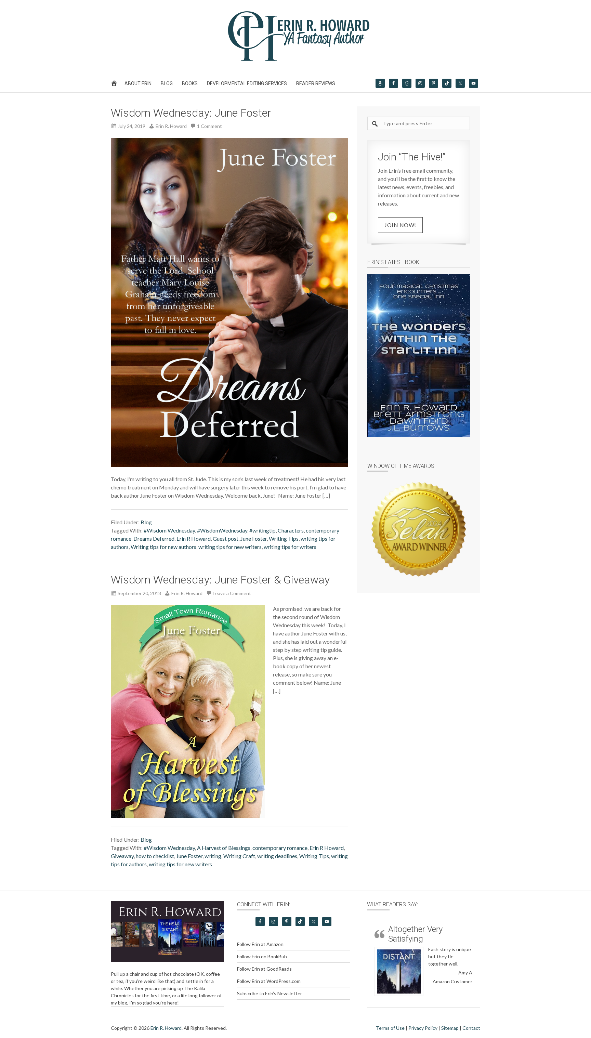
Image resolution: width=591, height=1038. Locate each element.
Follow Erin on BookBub (262, 956)
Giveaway (122, 856)
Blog (146, 522)
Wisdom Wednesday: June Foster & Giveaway (220, 579)
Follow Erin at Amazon (260, 944)
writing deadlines (277, 856)
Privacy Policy (422, 1028)
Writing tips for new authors (163, 546)
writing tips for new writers (230, 546)
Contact (471, 1028)
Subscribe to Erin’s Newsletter (269, 993)
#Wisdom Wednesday (169, 530)
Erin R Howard (193, 538)
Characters (291, 530)
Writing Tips (284, 538)
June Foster (253, 538)
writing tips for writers (290, 546)
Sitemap (450, 1028)
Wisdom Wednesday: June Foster (191, 112)
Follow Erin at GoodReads (264, 969)
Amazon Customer (452, 981)
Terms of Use (390, 1028)
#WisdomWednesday (222, 530)
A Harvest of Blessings (223, 847)
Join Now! (400, 225)
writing (213, 856)
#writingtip (262, 530)
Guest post (225, 538)
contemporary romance (279, 847)
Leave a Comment (232, 593)
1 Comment (209, 126)
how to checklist (155, 856)
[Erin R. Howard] (295, 59)
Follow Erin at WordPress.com (269, 981)
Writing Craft (239, 856)
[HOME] (115, 85)
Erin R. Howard (166, 1028)
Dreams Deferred (153, 538)
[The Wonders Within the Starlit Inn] (418, 355)
